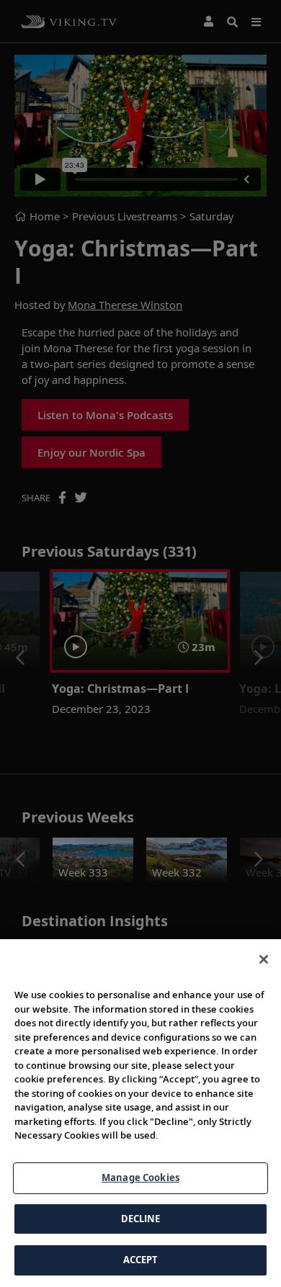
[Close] (264, 959)
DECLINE (141, 1218)
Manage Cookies (140, 1177)
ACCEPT (141, 1259)
